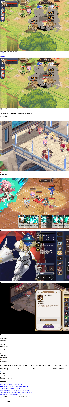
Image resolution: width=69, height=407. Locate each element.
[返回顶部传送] (1, 397)
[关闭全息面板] (1, 109)
